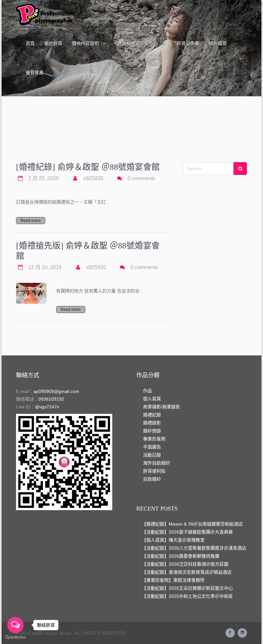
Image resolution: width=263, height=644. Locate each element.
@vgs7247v (47, 406)
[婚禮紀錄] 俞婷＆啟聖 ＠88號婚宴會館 (88, 167)
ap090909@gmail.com (56, 391)
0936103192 (51, 399)
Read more (31, 220)
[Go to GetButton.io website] (15, 637)
